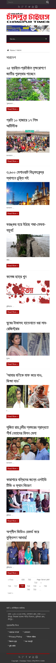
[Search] (47, 2)
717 (15, 586)
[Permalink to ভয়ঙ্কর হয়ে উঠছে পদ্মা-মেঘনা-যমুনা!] (28, 256)
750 (34, 590)
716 (9, 586)
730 (45, 586)
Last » (10, 593)
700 (29, 580)
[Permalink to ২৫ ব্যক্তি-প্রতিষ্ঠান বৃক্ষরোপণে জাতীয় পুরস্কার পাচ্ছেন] (28, 100)
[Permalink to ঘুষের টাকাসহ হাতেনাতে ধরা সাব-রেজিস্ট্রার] (28, 355)
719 (28, 586)
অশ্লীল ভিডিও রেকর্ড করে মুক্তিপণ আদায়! (22, 534)
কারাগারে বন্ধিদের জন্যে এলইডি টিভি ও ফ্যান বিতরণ (26, 482)
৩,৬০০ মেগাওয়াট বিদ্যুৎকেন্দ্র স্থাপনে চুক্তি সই (25, 175)
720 (34, 586)
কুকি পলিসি (12, 646)
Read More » (12, 109)
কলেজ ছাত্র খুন (16, 276)
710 (35, 583)
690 (23, 580)
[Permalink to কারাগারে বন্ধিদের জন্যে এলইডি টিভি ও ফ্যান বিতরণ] (28, 512)
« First (10, 580)
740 (28, 590)
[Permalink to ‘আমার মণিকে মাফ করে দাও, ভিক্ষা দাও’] (28, 407)
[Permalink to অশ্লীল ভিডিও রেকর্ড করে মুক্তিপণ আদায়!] (28, 564)
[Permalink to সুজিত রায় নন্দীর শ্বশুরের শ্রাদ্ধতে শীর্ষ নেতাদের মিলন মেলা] (28, 459)
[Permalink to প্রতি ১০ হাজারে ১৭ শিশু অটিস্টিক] (28, 152)
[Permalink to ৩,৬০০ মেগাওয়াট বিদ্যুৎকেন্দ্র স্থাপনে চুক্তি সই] (28, 204)
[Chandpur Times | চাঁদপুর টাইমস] (28, 20)
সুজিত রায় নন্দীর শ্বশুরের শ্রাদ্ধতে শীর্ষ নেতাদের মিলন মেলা (27, 430)
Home (12, 50)
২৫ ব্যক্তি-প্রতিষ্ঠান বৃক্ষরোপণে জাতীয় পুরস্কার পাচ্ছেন (26, 70)
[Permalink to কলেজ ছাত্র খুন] (28, 303)
